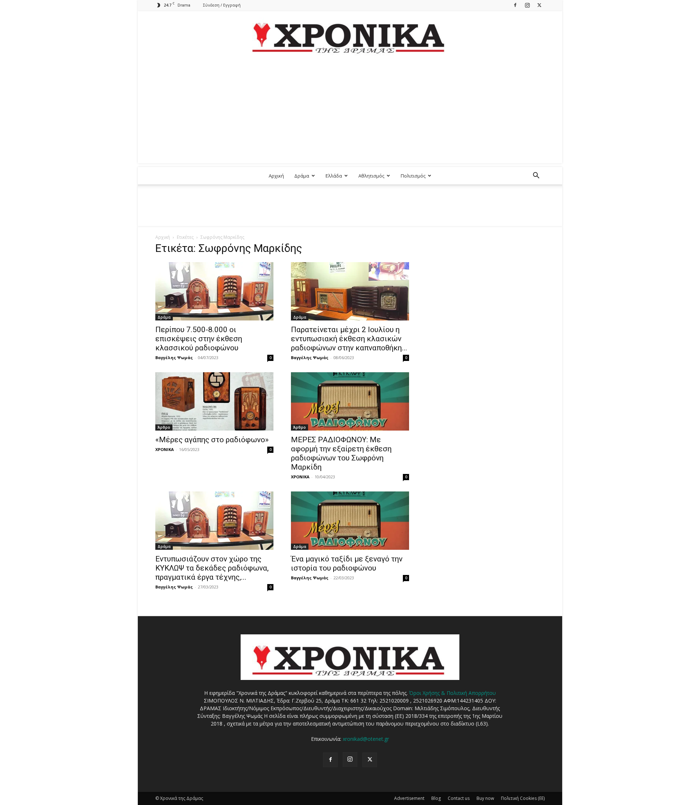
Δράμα (301, 175)
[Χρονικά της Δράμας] (350, 34)
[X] (539, 5)
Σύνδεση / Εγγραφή (222, 5)
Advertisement (409, 798)
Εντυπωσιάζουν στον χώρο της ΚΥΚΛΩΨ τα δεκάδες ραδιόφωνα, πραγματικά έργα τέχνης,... (212, 568)
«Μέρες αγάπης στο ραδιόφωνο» (212, 439)
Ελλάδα (334, 175)
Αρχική (276, 175)
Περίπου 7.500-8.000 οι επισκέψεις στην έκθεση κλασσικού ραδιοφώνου (198, 338)
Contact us (459, 798)
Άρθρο (164, 427)
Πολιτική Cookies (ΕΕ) (523, 798)
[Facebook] (515, 5)
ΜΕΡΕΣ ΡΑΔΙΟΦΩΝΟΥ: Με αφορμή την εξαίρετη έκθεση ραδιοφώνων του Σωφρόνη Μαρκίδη (341, 453)
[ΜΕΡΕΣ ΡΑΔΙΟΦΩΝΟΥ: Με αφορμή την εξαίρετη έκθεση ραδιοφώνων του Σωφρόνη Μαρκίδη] (350, 401)
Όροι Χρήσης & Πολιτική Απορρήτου (452, 692)
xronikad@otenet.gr (366, 738)
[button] (536, 176)
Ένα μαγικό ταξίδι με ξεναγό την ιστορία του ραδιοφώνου (346, 563)
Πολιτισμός (413, 175)
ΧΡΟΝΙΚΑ (164, 449)
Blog (436, 798)
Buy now (485, 798)
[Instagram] (527, 5)
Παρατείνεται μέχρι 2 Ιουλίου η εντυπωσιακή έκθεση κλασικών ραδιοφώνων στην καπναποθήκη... (349, 338)
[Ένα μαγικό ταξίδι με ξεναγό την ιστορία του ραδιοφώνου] (350, 520)
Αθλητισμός (371, 175)
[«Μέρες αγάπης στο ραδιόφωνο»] (214, 401)
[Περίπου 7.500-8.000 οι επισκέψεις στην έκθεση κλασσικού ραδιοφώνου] (214, 291)
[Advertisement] (350, 112)
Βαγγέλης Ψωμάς (174, 357)
